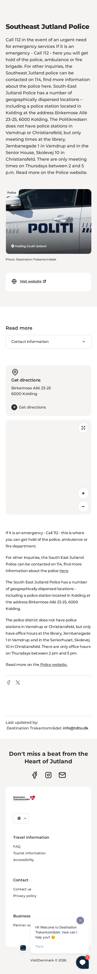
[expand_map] (83, 428)
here (64, 571)
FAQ (16, 846)
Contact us (22, 889)
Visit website (31, 281)
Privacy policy (24, 896)
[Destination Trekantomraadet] (24, 798)
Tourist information (29, 853)
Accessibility (23, 860)
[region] (48, 467)
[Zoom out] (83, 506)
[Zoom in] (83, 493)
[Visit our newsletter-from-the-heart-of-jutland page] (62, 775)
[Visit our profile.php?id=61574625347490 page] (34, 775)
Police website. (53, 664)
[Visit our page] (48, 775)
